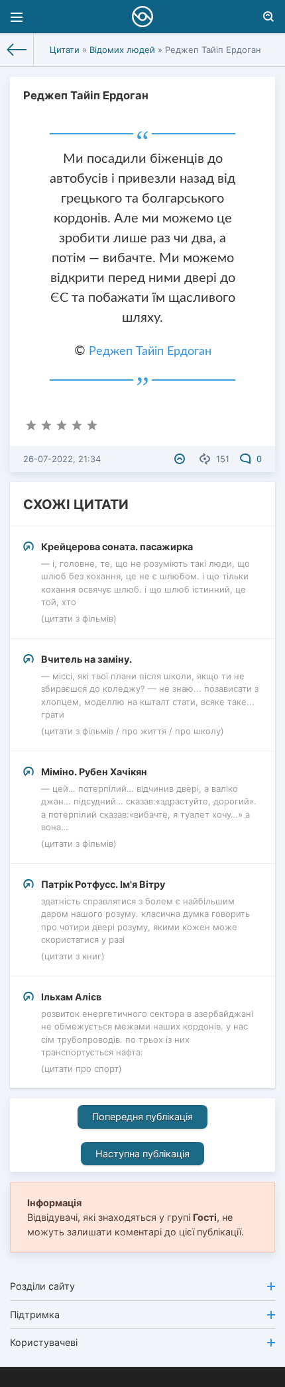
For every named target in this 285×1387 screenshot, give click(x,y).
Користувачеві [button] (44, 1342)
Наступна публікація (142, 1153)
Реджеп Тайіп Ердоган (150, 352)
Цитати (65, 49)
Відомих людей (122, 49)
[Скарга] (181, 459)
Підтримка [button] (35, 1314)
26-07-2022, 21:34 (62, 459)
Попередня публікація (142, 1116)
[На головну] (17, 49)
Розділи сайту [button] (42, 1286)
